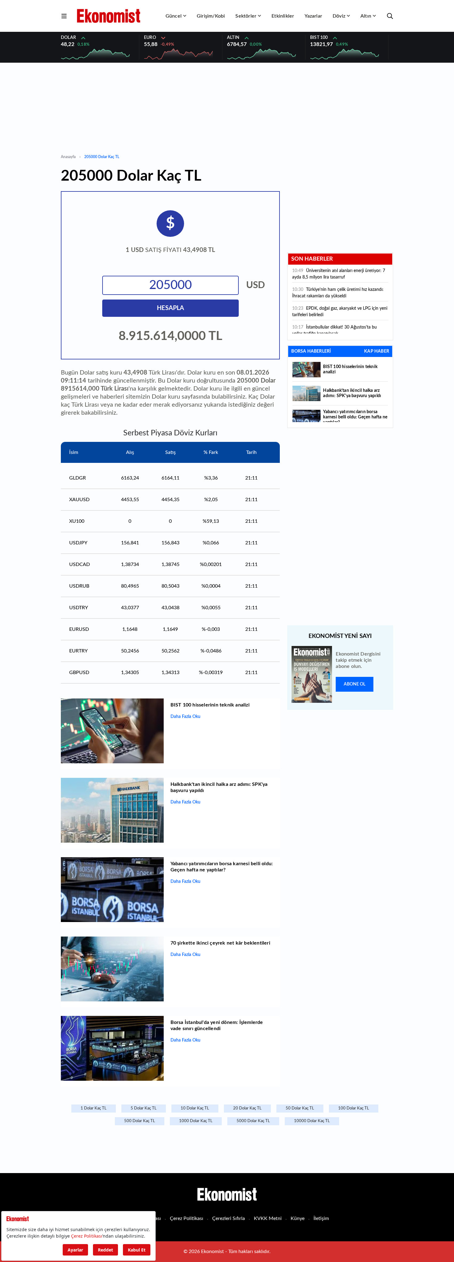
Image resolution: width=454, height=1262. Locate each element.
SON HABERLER (312, 259)
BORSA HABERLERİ (311, 351)
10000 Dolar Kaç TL (312, 1121)
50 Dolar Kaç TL (300, 1108)
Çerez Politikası (186, 1218)
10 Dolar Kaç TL (195, 1108)
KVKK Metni (268, 1218)
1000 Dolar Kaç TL (195, 1121)
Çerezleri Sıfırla (228, 1218)
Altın (365, 16)
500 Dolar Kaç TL (139, 1121)
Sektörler (245, 16)
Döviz (339, 16)
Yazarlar (313, 16)
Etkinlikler (282, 16)
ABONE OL (354, 684)
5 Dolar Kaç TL (144, 1108)
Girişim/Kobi (211, 16)
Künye (298, 1218)
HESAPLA (170, 308)
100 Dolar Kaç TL (353, 1108)
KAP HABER (376, 351)
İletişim (321, 1218)
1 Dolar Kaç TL (94, 1108)
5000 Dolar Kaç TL (253, 1121)
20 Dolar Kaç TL (247, 1108)
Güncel (174, 16)
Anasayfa (68, 157)
